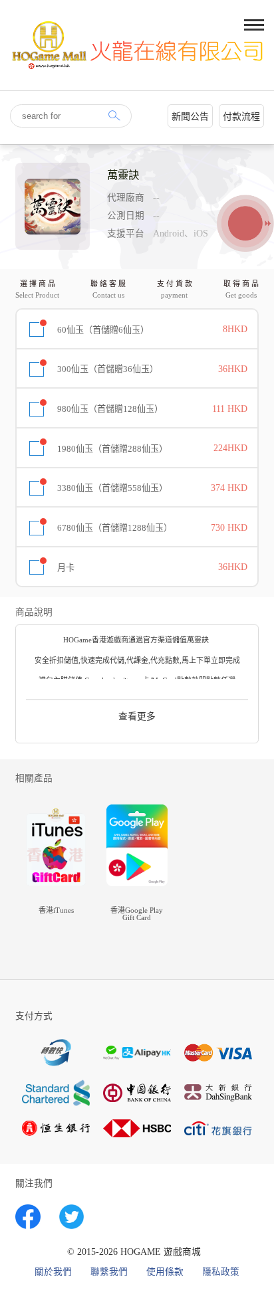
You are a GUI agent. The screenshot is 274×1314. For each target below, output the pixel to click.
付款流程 (241, 117)
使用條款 (165, 1272)
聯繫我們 (109, 1272)
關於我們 (53, 1272)
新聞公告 (190, 117)
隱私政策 (220, 1272)
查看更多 (137, 716)
